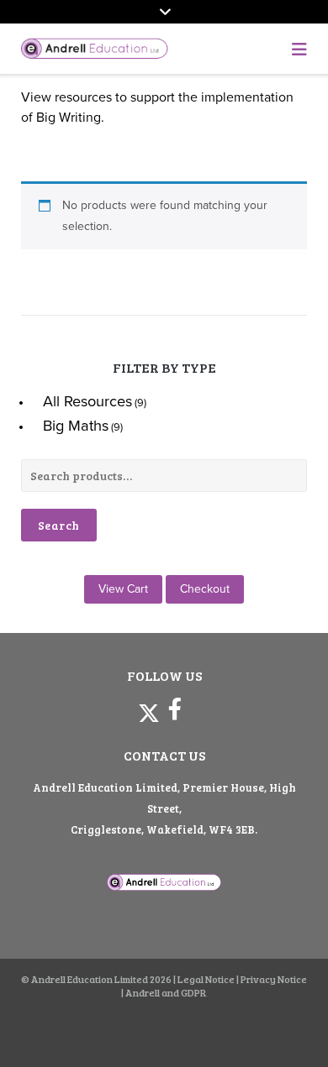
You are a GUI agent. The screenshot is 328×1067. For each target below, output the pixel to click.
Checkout (205, 589)
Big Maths (75, 425)
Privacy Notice (274, 979)
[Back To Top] (284, 1026)
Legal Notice (206, 979)
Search (59, 525)
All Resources (87, 401)
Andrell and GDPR (166, 992)
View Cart (123, 589)
